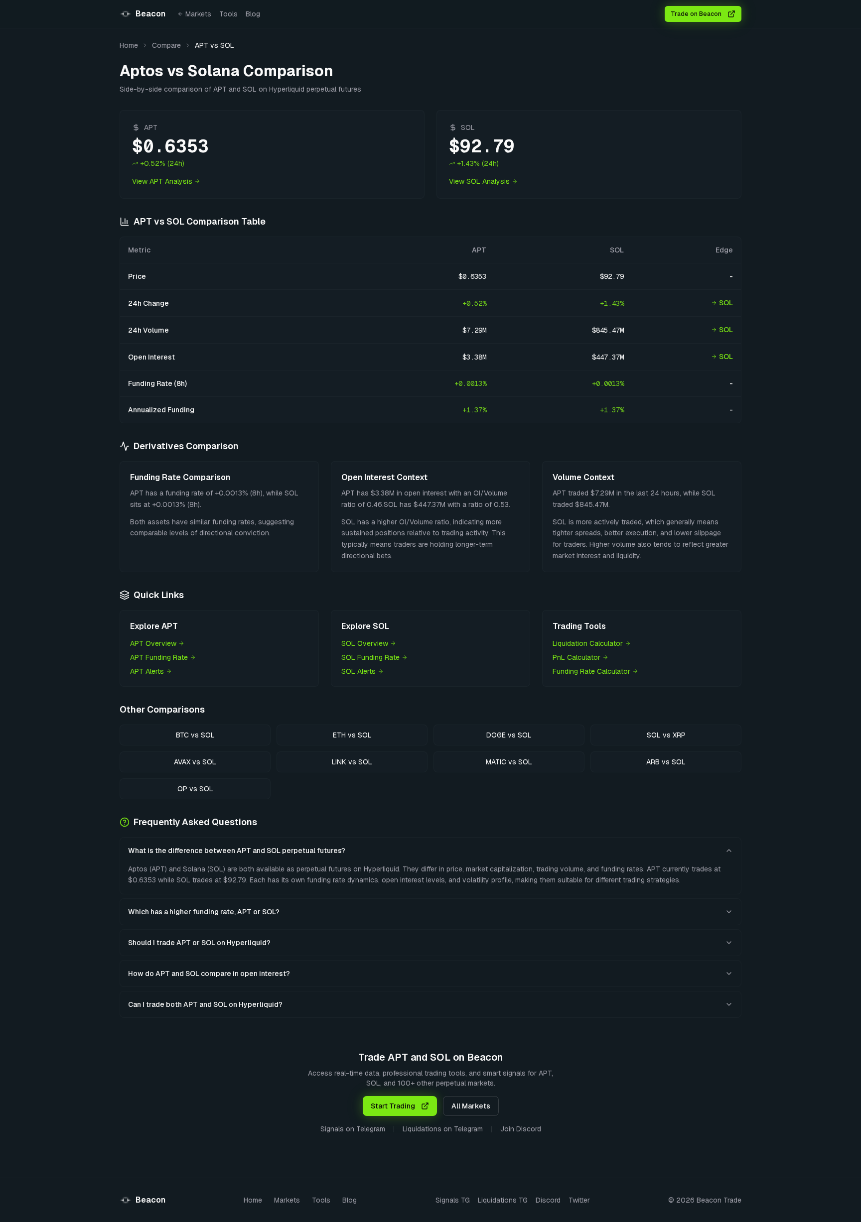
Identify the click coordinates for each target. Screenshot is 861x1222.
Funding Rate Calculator (591, 671)
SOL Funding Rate (370, 657)
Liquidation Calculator (588, 643)
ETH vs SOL (352, 735)
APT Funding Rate (159, 657)
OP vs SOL (195, 788)
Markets (198, 13)
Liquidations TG (503, 1200)
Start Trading (393, 1105)
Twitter (579, 1200)
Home (129, 45)
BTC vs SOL (195, 735)
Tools (228, 13)
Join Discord (520, 1128)
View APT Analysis (162, 181)
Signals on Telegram (352, 1128)
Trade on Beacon (696, 14)
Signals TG (452, 1200)
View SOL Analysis (479, 181)
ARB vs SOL (666, 761)
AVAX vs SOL (195, 761)
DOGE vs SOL (509, 735)
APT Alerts (147, 671)
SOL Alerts (358, 671)
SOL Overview (364, 643)
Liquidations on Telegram (443, 1128)
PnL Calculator (576, 657)
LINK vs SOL (352, 761)
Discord (548, 1200)
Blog (253, 13)
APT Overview (153, 643)
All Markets (470, 1105)
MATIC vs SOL (509, 761)
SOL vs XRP (666, 735)
